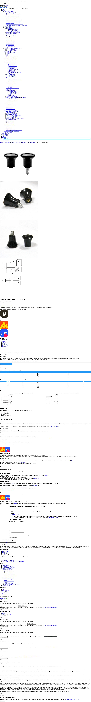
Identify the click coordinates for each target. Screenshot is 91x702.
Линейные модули (7, 17)
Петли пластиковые (11, 75)
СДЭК (51, 426)
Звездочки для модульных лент (12, 116)
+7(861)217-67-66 (5, 552)
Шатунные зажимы (11, 100)
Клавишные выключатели (11, 126)
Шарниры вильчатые (12, 91)
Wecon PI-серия (9, 37)
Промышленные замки (8, 102)
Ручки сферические (11, 64)
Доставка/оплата (5, 133)
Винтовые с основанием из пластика (15, 79)
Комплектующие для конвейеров (10, 110)
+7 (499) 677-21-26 (24, 462)
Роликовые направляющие (13, 30)
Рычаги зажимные (11, 71)
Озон (57, 517)
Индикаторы (8, 89)
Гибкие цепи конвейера (10, 112)
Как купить (4, 346)
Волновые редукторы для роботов (12, 15)
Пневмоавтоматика (8, 132)
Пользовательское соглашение (8, 560)
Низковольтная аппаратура (9, 124)
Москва (3, 613)
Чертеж (3, 343)
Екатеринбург (4, 615)
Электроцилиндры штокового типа (12, 22)
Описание (4, 341)
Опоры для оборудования (11, 77)
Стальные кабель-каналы (11, 60)
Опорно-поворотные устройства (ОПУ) (11, 131)
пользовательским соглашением (51, 625)
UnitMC (18, 441)
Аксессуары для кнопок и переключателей (14, 130)
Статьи (3, 593)
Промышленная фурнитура (9, 61)
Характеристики (5, 342)
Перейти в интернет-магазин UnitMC (7, 489)
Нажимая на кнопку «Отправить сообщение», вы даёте (21, 655)
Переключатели (11, 73)
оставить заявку (5, 5)
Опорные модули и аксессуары (11, 33)
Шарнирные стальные (12, 80)
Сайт (10, 533)
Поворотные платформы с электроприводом (14, 24)
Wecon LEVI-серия (9, 38)
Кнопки (7, 125)
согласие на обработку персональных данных (31, 655)
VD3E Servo (8, 55)
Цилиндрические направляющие (14, 31)
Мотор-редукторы (7, 51)
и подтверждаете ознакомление (17, 657)
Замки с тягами (9, 106)
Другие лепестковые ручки (6, 363)
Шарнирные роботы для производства (13, 14)
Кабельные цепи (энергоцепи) (9, 58)
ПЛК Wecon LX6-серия (10, 44)
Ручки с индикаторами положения (14, 72)
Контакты (4, 137)
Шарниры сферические (12, 92)
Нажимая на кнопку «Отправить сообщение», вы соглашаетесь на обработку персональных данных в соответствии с (28, 625)
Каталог (3, 10)
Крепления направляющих (11, 117)
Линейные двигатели (10, 23)
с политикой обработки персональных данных (23, 657)
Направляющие (9, 28)
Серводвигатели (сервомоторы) (12, 56)
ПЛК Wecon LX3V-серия (10, 40)
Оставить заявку (3, 305)
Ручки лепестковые (11, 67)
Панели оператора (7, 34)
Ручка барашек (11, 68)
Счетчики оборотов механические (12, 88)
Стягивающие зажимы (12, 101)
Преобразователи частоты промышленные (12, 48)
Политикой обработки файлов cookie (72, 699)
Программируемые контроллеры (10, 39)
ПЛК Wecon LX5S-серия (10, 43)
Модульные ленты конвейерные (12, 113)
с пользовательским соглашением (50, 607)
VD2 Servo (8, 53)
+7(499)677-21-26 (5, 551)
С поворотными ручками (10, 104)
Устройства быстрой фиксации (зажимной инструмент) (16, 97)
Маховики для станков (10, 82)
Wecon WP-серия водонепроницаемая (13, 36)
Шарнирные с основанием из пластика (15, 81)
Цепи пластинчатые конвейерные (12, 111)
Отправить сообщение (4, 608)
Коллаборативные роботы (11, 12)
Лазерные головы (7, 26)
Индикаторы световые (10, 129)
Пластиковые (10, 85)
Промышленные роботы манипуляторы (13, 13)
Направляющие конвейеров (11, 114)
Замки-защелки (9, 108)
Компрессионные (9, 107)
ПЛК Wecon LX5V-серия (10, 42)
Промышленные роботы (8, 11)
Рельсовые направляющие (13, 29)
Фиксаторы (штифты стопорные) (12, 96)
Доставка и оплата (5, 345)
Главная (3, 9)
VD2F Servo (8, 54)
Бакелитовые (10, 83)
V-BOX (7, 47)
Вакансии (6, 135)
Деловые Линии (56, 426)
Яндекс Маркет (52, 517)
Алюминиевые (10, 86)
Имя (10, 530)
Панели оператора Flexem (11, 35)
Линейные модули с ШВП (11, 18)
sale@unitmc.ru (36, 478)
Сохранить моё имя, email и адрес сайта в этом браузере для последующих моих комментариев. (29, 535)
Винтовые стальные (12, 78)
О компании (4, 134)
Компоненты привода (10, 121)
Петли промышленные (10, 74)
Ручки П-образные (11, 65)
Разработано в (3, 598)
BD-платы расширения (10, 46)
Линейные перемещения (9, 27)
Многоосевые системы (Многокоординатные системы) (16, 25)
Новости (3, 136)
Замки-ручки (8, 103)
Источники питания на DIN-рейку (10, 57)
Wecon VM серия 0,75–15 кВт (11, 50)
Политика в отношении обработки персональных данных (13, 561)
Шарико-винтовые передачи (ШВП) (13, 32)
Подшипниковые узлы (10, 123)
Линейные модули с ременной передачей (14, 20)
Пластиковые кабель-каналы (11, 59)
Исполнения (4, 344)
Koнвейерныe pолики (10, 122)
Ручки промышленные (10, 63)
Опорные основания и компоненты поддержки (15, 118)
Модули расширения (10, 45)
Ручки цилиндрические (12, 66)
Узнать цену (9, 305)
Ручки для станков (11, 70)
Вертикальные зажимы (12, 98)
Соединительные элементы (11, 90)
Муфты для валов (11, 95)
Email (10, 531)
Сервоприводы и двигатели (9, 52)
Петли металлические (12, 76)
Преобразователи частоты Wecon (8, 567)
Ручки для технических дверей (13, 69)
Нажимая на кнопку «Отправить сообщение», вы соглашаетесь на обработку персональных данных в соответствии (28, 607)
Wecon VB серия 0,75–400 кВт (11, 49)
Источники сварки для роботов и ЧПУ (13, 16)
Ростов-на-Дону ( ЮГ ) (6, 614)
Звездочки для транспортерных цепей (13, 115)
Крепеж (9, 94)
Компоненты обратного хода (11, 120)
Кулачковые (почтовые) (10, 109)
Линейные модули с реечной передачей (13, 21)
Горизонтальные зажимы (13, 99)
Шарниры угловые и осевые (13, 93)
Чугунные (10, 87)
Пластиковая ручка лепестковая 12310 (8, 542)
